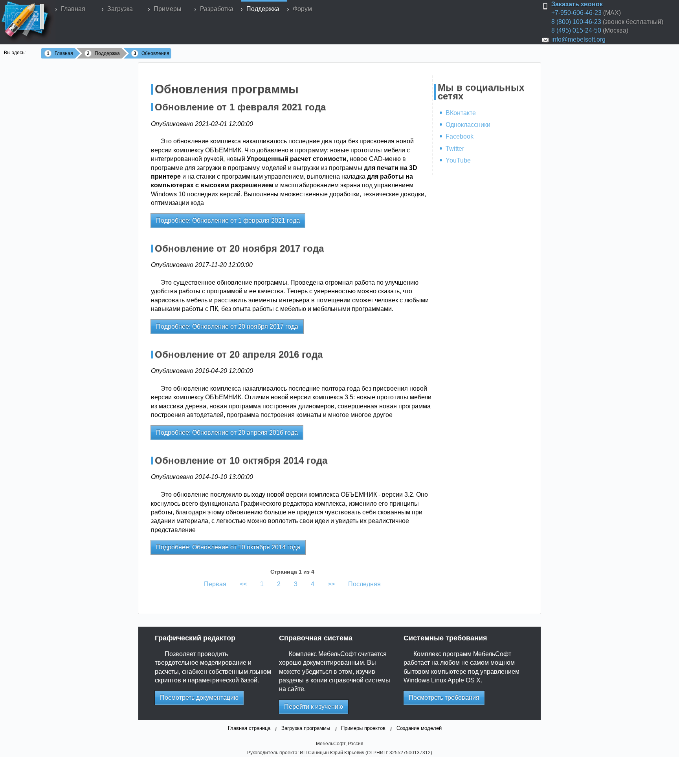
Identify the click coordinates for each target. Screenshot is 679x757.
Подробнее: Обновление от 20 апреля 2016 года (227, 432)
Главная (73, 8)
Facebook (459, 136)
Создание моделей (419, 728)
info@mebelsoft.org (578, 39)
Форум (302, 8)
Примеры (168, 8)
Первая (215, 584)
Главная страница (249, 728)
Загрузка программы (305, 728)
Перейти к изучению (313, 706)
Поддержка (262, 8)
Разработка (216, 8)
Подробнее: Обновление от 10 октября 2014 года (228, 547)
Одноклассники (468, 124)
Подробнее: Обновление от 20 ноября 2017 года (227, 326)
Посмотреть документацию (199, 697)
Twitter (455, 148)
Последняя (364, 584)
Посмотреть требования (444, 697)
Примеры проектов (363, 728)
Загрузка (120, 8)
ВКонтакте (461, 113)
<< (243, 584)
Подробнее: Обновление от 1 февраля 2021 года (228, 220)
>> (331, 584)
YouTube (458, 160)
